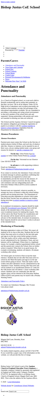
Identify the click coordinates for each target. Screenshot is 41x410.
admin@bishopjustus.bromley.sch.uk (13, 347)
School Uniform (10, 71)
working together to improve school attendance (18, 127)
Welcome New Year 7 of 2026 (15, 81)
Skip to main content (8, 2)
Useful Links (9, 75)
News (7, 79)
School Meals (10, 73)
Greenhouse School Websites (24, 386)
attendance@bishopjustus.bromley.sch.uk (20, 169)
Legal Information (14, 382)
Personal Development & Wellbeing (17, 77)
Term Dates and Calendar (14, 67)
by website (31, 156)
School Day (9, 69)
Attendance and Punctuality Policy (13, 281)
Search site (4, 391)
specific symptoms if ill (24, 150)
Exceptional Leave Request (17, 208)
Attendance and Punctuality (14, 65)
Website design (6, 386)
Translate (21, 50)
